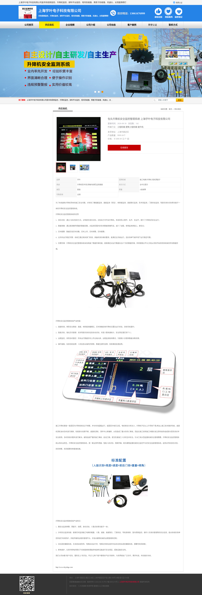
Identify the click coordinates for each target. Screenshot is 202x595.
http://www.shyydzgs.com (64, 567)
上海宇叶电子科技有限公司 (129, 582)
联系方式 (173, 25)
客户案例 (132, 25)
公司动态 (111, 25)
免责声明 (90, 586)
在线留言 (124, 148)
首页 (170, 109)
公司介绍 (90, 25)
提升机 (140, 127)
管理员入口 (98, 586)
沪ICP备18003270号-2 (111, 582)
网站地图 (105, 586)
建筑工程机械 (131, 127)
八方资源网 (82, 586)
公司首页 (28, 25)
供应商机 (49, 25)
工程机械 (121, 127)
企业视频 (70, 25)
